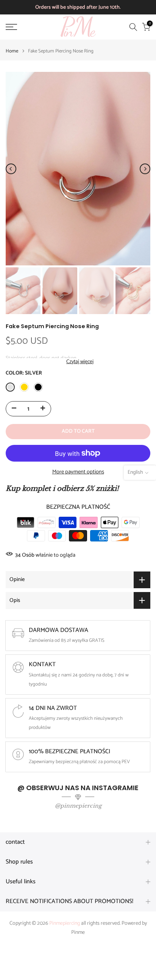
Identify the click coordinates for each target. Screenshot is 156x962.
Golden (24, 387)
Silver (10, 387)
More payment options (78, 471)
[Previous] (11, 169)
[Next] (145, 169)
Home (12, 51)
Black (38, 387)
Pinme (78, 933)
